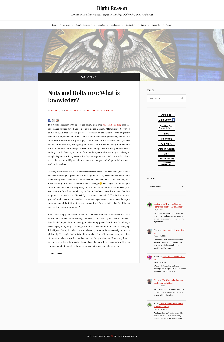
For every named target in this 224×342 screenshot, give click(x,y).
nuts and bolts (109, 111)
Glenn (54, 111)
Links (143, 24)
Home (55, 24)
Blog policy (130, 24)
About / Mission (83, 24)
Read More (56, 253)
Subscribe (156, 24)
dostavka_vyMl (160, 204)
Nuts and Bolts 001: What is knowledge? (84, 96)
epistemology (93, 111)
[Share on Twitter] (53, 120)
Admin (169, 24)
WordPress (104, 336)
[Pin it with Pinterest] (60, 120)
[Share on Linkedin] (64, 120)
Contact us (115, 24)
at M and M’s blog (112, 124)
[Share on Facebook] (49, 120)
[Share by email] (68, 120)
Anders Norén (130, 336)
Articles (66, 24)
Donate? (101, 24)
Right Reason (112, 8)
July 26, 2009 (71, 111)
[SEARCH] (182, 98)
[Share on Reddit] (57, 120)
